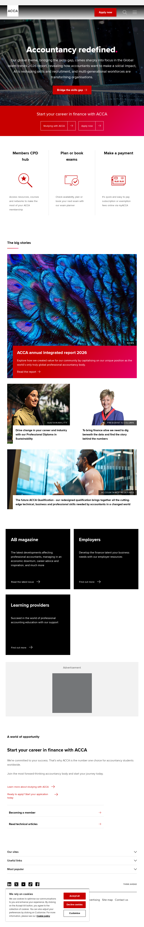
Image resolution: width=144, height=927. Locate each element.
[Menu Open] (134, 12)
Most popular (15, 869)
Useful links (14, 860)
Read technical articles (23, 824)
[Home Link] (130, 884)
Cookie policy (43, 916)
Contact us (121, 900)
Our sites (13, 852)
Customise (74, 913)
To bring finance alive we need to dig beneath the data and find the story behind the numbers (105, 435)
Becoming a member (22, 812)
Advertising (93, 900)
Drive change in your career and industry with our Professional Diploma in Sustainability (41, 435)
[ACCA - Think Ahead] (12, 15)
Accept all (75, 896)
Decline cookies (75, 904)
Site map (107, 900)
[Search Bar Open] (125, 12)
